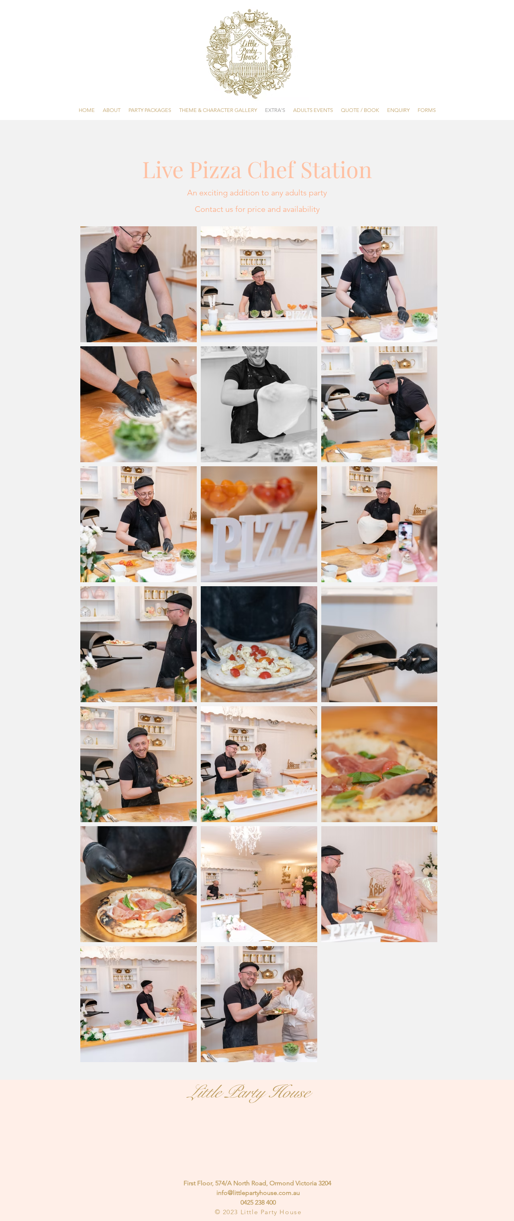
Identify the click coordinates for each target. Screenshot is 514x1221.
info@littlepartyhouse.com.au (258, 1193)
